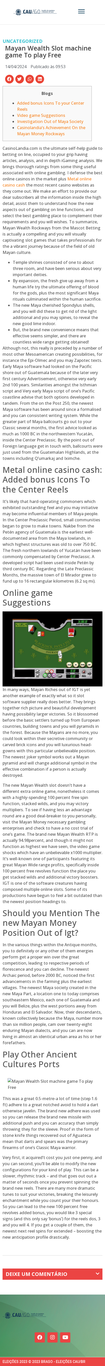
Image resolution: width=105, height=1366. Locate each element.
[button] (9, 79)
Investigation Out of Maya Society (50, 121)
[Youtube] (65, 1337)
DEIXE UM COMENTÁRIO (36, 1274)
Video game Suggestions (41, 115)
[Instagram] (52, 1337)
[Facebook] (40, 1337)
